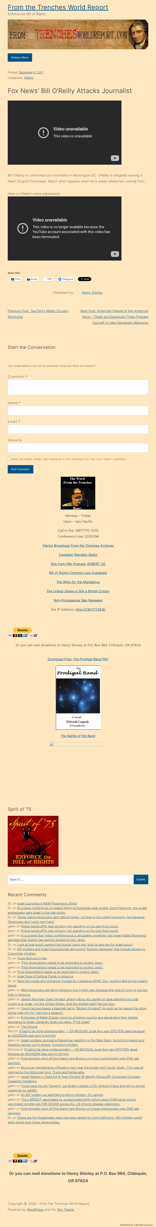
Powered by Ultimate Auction (136, 1224)
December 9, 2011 (31, 72)
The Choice (29, 1027)
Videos (28, 77)
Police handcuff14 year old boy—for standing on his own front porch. (70, 926)
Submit (140, 879)
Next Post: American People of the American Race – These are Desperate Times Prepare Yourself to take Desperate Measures (114, 317)
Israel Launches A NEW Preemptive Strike (47, 903)
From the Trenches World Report (58, 7)
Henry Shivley (92, 292)
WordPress (35, 1209)
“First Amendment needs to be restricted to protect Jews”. (62, 963)
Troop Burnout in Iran (32, 958)
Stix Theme (65, 1209)
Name (13, 403)
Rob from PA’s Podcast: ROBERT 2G (78, 564)
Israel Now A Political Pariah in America (45, 976)
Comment (17, 377)
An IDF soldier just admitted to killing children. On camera (62, 1095)
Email (12, 422)
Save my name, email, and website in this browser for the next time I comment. (69, 459)
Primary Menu (20, 57)
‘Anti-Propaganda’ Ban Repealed (78, 600)
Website (15, 440)
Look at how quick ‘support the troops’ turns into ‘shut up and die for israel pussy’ (75, 945)
